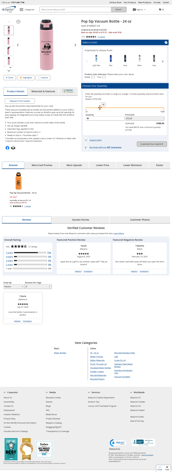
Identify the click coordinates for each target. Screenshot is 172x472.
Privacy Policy (10, 419)
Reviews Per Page (33, 282)
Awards (49, 402)
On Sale (157, 2)
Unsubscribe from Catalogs (16, 431)
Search (119, 10)
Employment (9, 410)
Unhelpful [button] (88, 271)
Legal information (147, 455)
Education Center (53, 397)
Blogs (48, 406)
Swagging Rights (53, 427)
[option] (96, 60)
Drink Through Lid (98, 364)
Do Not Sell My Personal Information (20, 423)
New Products (144, 2)
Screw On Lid (120, 360)
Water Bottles (60, 353)
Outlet (166, 2)
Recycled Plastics (97, 379)
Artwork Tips (93, 402)
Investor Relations (12, 414)
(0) (161, 10)
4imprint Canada (137, 402)
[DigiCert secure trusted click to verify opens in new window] (118, 443)
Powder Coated (96, 371)
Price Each (129, 114)
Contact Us (8, 406)
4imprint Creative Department (101, 397)
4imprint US (135, 397)
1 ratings (27, 206)
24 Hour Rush (115, 2)
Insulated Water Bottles (100, 368)
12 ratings (102, 36)
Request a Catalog (54, 423)
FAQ (47, 410)
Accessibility (9, 402)
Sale (116, 356)
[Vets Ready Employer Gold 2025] (26, 449)
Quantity (90, 114)
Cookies (7, 427)
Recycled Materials (98, 375)
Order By (7, 282)
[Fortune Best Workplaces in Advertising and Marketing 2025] (11, 449)
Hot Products (130, 2)
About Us (8, 397)
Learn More (118, 233)
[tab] (16, 91)
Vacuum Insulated (122, 376)
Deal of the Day (137, 421)
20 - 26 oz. (94, 353)
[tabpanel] (86, 275)
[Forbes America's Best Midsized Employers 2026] (44, 449)
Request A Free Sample (20, 101)
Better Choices (96, 356)
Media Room (51, 414)
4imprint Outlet (137, 416)
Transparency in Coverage (58, 431)
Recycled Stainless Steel (124, 353)
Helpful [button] (78, 271)
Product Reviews (53, 418)
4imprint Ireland (137, 410)
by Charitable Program (102, 406)
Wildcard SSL (114, 450)
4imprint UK (135, 406)
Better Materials (97, 360)
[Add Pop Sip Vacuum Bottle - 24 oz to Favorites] (18, 22)
